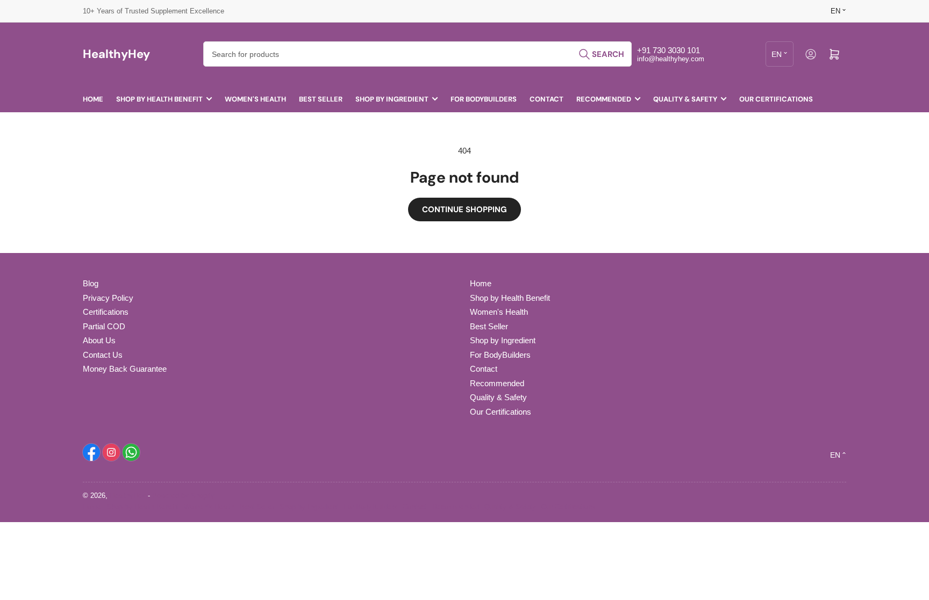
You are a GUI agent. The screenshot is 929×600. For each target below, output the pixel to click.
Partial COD (104, 326)
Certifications (105, 311)
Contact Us (103, 354)
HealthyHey (128, 495)
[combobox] (417, 54)
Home (93, 99)
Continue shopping (464, 209)
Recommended (603, 99)
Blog (90, 283)
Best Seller (320, 99)
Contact (546, 99)
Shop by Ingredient (391, 99)
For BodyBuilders (484, 99)
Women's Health (255, 99)
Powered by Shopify (183, 495)
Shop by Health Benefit (159, 99)
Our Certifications (776, 99)
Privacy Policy (108, 297)
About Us (99, 340)
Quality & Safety (685, 99)
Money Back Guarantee (125, 368)
